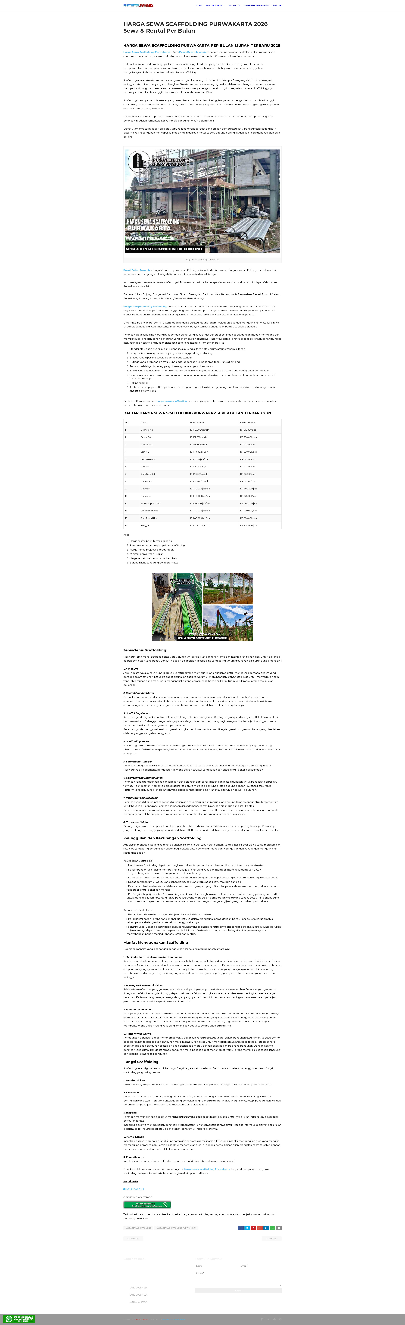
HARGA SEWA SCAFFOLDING (138, 1228)
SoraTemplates (140, 1319)
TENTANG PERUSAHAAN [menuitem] (256, 5)
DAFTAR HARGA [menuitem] (214, 5)
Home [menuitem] (199, 5)
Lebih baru (134, 1239)
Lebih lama (271, 1239)
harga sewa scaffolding (172, 401)
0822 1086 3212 (134, 1189)
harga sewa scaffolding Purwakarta (207, 1169)
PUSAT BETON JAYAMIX (174, 1319)
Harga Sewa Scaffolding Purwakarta (146, 51)
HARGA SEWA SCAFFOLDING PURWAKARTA (176, 1228)
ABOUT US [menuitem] (234, 5)
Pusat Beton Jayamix (192, 51)
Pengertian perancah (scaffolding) (145, 306)
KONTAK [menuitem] (277, 5)
